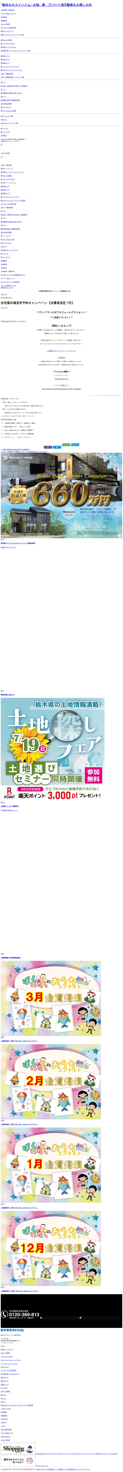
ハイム (9, 1363)
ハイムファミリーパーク (10, 66)
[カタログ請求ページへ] (99, 1318)
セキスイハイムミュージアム (11, 70)
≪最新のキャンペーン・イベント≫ (61, 351)
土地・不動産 (5, 1391)
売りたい (4, 1398)
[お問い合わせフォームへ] (59, 1318)
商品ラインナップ (7, 1349)
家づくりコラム (7, 116)
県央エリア (5, 59)
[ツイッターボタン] (57, 447)
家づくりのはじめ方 (8, 111)
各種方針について (7, 287)
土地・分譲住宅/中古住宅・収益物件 (14, 86)
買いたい (4, 1395)
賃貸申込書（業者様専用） (11, 100)
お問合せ (4, 135)
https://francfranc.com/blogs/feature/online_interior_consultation (61, 389)
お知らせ (4, 1422)
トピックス (5, 132)
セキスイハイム (11, 1360)
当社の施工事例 (6, 232)
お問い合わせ (5, 1436)
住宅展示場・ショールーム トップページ (15, 51)
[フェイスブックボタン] (47, 447)
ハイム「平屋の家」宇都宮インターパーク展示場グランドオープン (24, 451)
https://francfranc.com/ (61, 379)
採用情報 (4, 20)
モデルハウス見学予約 (8, 204)
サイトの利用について (8, 285)
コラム (3, 1426)
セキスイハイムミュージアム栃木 (13, 200)
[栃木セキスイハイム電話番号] (20, 1318)
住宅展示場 (10, 1374)
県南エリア (5, 63)
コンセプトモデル (8, 43)
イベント (4, 128)
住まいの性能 (6, 40)
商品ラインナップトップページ (12, 35)
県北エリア (5, 56)
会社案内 (4, 17)
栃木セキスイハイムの (17, 1405)
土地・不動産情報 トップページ (12, 77)
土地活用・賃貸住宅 (8, 10)
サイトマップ (85, 1469)
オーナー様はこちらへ (8, 13)
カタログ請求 (5, 24)
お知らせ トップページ (9, 123)
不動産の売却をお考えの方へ (11, 93)
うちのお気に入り (7, 1433)
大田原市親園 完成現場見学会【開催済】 (16, 449)
